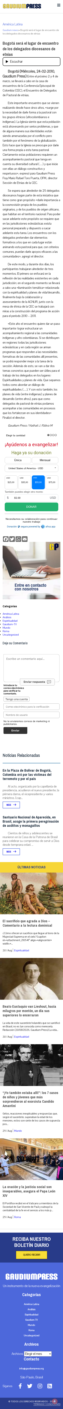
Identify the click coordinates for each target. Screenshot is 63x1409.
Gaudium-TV (10, 624)
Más (9, 805)
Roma (6, 631)
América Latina (13, 24)
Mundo (6, 628)
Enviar (15, 730)
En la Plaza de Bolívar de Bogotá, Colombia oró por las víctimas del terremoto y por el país (27, 774)
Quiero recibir (31, 1254)
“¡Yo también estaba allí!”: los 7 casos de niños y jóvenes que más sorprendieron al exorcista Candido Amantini (30, 1099)
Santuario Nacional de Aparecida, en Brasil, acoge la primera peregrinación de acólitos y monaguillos (31, 821)
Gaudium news (10, 30)
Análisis (7, 617)
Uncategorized (11, 634)
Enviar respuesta (34, 682)
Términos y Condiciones (46, 1404)
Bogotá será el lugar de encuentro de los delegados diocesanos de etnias (31, 48)
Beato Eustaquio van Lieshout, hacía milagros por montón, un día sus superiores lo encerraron (29, 1010)
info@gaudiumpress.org (31, 1368)
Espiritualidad (10, 621)
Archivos (17, 1354)
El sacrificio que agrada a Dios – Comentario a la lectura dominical (27, 923)
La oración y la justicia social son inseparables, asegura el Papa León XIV (29, 1191)
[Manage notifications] (55, 1401)
